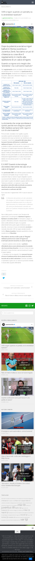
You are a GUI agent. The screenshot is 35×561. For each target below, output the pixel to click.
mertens (20, 510)
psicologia (5, 515)
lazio (18, 508)
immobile (14, 505)
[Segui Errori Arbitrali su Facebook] (26, 306)
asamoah (4, 498)
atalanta (13, 498)
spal (22, 517)
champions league (28, 498)
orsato (20, 512)
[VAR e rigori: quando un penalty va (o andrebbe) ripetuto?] (17, 333)
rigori (18, 515)
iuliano (28, 505)
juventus (8, 507)
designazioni (14, 503)
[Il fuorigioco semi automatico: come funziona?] (17, 420)
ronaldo (11, 517)
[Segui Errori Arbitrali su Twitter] (32, 306)
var (24, 519)
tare (8, 520)
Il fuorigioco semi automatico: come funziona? (16, 431)
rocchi (30, 515)
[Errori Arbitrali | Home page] (5, 2)
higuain (8, 505)
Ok (30, 559)
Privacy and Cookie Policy (25, 551)
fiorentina (29, 503)
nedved (11, 512)
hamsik (3, 505)
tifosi (12, 520)
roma (4, 517)
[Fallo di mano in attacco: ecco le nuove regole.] (17, 362)
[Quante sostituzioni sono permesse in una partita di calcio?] (17, 387)
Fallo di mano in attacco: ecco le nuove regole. (17, 373)
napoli (4, 512)
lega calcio (25, 508)
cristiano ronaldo (5, 503)
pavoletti (25, 512)
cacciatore (20, 498)
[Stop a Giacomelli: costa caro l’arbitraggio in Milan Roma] (17, 445)
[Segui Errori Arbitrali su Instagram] (29, 306)
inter (22, 505)
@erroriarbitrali (8, 18)
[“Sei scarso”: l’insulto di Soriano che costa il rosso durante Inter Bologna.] (17, 472)
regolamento (12, 515)
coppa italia (25, 500)
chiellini (11, 500)
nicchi (16, 512)
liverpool (5, 510)
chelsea (4, 500)
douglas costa (22, 503)
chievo (17, 500)
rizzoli (24, 515)
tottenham (17, 520)
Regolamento (6, 6)
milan (26, 510)
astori (9, 498)
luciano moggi (14, 510)
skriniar (18, 517)
